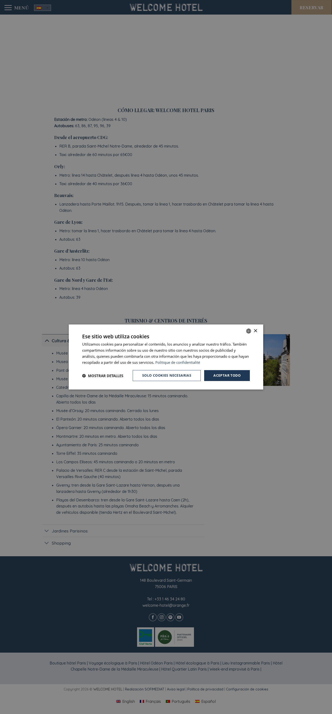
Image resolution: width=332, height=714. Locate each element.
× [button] (255, 330)
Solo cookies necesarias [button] (166, 375)
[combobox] (248, 331)
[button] (102, 375)
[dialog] (166, 357)
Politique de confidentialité (177, 362)
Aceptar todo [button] (227, 375)
